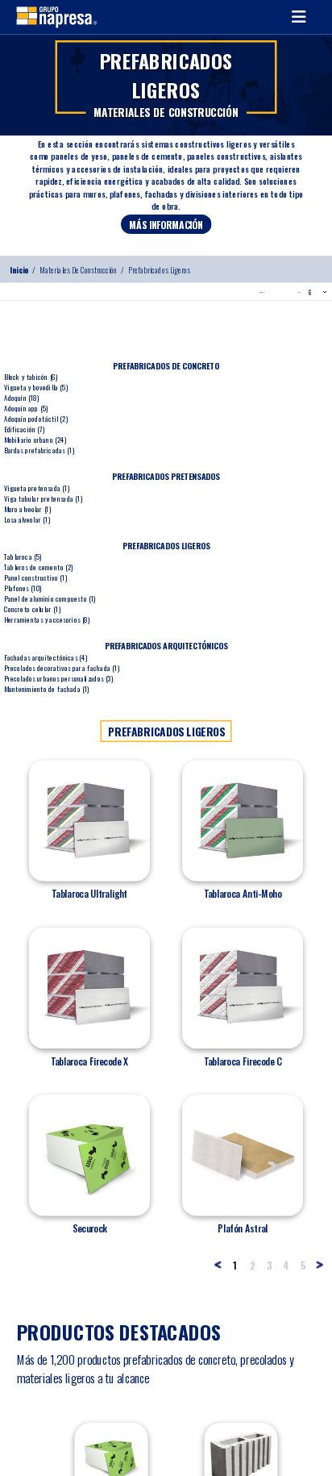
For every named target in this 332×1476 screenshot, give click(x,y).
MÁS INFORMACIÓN (166, 224)
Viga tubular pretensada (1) (43, 498)
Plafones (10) (23, 587)
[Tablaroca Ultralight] (89, 820)
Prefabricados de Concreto (166, 365)
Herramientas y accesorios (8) (47, 619)
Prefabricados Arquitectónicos (166, 645)
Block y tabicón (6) (31, 376)
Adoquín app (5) (26, 407)
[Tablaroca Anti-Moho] (242, 820)
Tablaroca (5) (23, 556)
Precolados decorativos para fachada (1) (61, 667)
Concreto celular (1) (32, 608)
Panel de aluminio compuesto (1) (50, 598)
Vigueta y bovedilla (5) (36, 387)
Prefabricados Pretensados (166, 475)
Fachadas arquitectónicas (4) (46, 657)
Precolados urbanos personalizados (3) (59, 678)
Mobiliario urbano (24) (35, 439)
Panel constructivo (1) (35, 577)
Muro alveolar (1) (28, 508)
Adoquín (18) (21, 397)
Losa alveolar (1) (27, 519)
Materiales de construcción (78, 269)
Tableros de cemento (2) (38, 566)
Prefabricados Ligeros (159, 269)
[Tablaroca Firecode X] (89, 988)
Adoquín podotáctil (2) (36, 418)
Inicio (19, 269)
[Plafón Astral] (242, 1154)
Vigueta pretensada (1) (36, 487)
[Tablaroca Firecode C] (242, 988)
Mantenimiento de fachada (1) (46, 688)
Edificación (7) (24, 428)
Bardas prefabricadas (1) (39, 449)
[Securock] (89, 1154)
